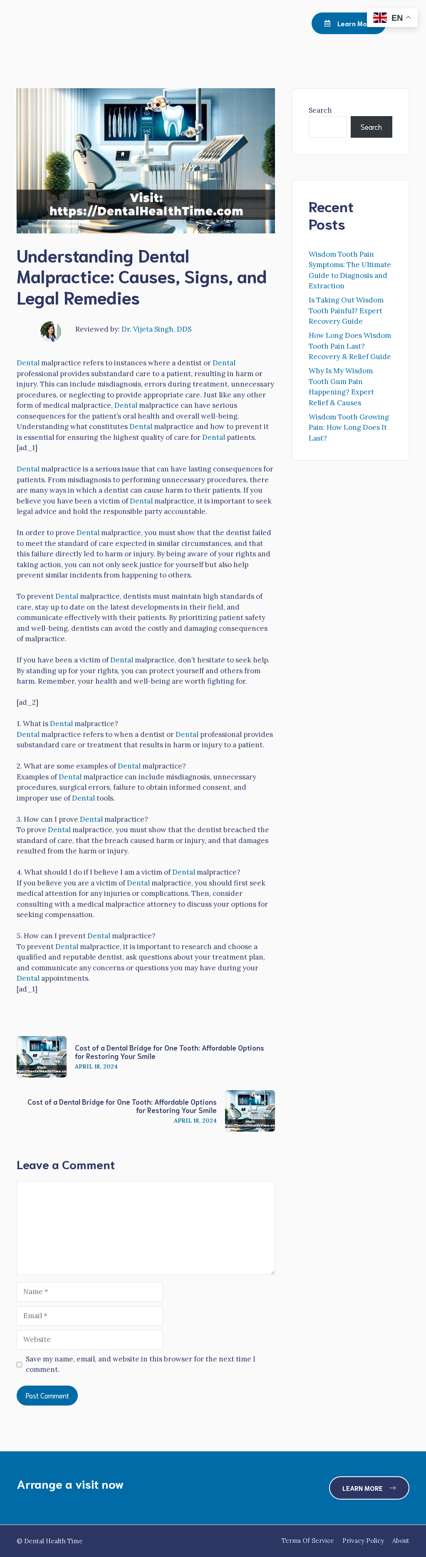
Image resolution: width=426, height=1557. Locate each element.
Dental (28, 362)
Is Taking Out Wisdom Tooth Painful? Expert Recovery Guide (346, 310)
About (400, 1541)
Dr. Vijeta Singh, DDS (156, 329)
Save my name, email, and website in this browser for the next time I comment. (140, 1364)
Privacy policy (363, 1541)
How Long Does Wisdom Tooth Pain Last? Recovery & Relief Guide (350, 346)
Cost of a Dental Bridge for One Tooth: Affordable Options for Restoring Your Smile (169, 1051)
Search (320, 110)
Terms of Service (308, 1541)
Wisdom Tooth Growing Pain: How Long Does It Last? (349, 427)
